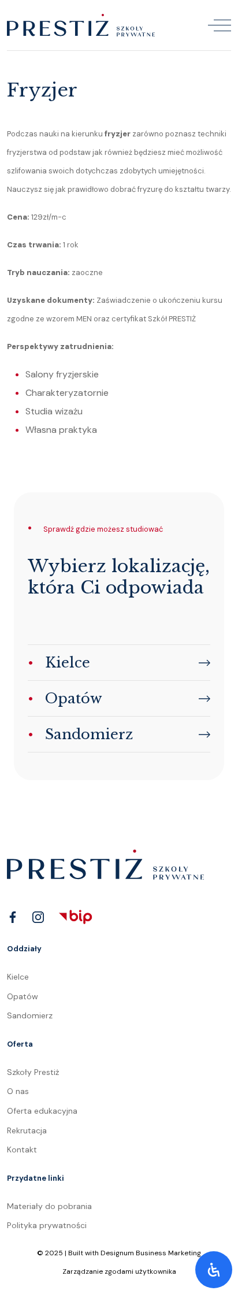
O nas (18, 1091)
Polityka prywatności (47, 1225)
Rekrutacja (27, 1130)
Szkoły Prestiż (33, 1072)
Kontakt (22, 1149)
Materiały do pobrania (49, 1206)
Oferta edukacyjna (42, 1111)
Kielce (18, 977)
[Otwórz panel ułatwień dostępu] (213, 1269)
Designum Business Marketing (151, 1253)
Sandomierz (30, 1015)
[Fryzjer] (81, 24)
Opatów (22, 996)
